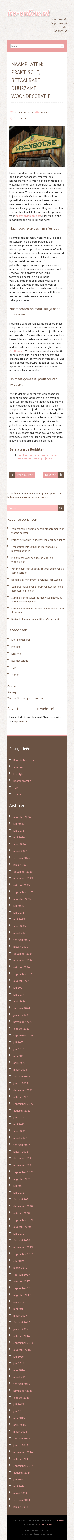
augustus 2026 (22, 817)
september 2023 (23, 1035)
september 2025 (23, 892)
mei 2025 (19, 919)
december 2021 (23, 1158)
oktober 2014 (21, 1459)
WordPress (59, 1520)
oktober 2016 (21, 1336)
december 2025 (23, 871)
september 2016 (23, 1343)
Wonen (15, 674)
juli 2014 (18, 1479)
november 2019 (23, 1247)
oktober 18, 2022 (24, 112)
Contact (11, 686)
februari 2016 (21, 1384)
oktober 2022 (21, 1097)
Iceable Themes (45, 1524)
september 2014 (23, 1466)
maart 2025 (20, 933)
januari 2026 (20, 865)
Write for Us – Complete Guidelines (37, 1534)
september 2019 (23, 1254)
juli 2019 (18, 1261)
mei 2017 (19, 1308)
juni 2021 (18, 1192)
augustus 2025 (22, 899)
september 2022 (23, 1104)
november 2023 (23, 1022)
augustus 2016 (22, 1349)
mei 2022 (19, 1124)
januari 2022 (20, 1151)
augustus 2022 (22, 1110)
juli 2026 (18, 824)
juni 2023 (18, 1049)
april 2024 (19, 1001)
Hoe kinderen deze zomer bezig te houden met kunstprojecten (39, 456)
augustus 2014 (22, 1472)
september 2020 (23, 1220)
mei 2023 (19, 1056)
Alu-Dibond (16, 351)
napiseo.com (21, 721)
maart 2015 (20, 1431)
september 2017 (23, 1288)
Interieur (21, 118)
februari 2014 (21, 1500)
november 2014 (23, 1452)
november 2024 (23, 960)
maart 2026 (20, 851)
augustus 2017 (22, 1295)
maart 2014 (20, 1493)
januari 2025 (20, 946)
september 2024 (23, 974)
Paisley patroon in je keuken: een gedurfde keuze (38, 540)
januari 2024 (20, 1015)
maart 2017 (20, 1315)
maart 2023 (20, 1069)
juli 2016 (18, 1356)
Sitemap (12, 692)
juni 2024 (18, 994)
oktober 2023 (21, 1028)
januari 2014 (20, 1507)
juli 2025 (18, 905)
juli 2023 (18, 1042)
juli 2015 (18, 1404)
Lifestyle (16, 653)
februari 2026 (21, 858)
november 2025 (23, 878)
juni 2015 (18, 1411)
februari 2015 (21, 1438)
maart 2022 (20, 1138)
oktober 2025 (21, 885)
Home (26, 1530)
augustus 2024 (22, 981)
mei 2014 (19, 1486)
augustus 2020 (22, 1227)
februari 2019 (21, 1274)
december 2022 (23, 1090)
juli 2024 (18, 987)
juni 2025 (18, 912)
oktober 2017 (21, 1281)
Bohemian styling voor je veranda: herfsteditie (36, 579)
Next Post (50, 475)
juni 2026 (18, 830)
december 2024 (23, 953)
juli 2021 (18, 1186)
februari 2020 (21, 1240)
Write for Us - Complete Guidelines (26, 698)
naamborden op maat (28, 216)
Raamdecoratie (19, 660)
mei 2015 (19, 1418)
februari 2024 (21, 1008)
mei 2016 (19, 1370)
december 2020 (23, 1206)
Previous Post (25, 475)
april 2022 (19, 1131)
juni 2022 (18, 1117)
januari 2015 (20, 1445)
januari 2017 (20, 1329)
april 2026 (19, 844)
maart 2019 (20, 1268)
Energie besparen (21, 639)
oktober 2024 (21, 967)
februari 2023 (21, 1076)
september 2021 (23, 1172)
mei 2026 (19, 837)
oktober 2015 (21, 1397)
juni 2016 (18, 1363)
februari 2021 (21, 1199)
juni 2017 (18, 1302)
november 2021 (23, 1165)
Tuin (13, 667)
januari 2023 (20, 1083)
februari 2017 (21, 1322)
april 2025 (19, 926)
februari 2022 (21, 1145)
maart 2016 (20, 1377)
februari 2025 (21, 940)
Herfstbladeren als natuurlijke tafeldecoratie (35, 619)
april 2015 (19, 1425)
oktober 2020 (21, 1213)
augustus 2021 (22, 1179)
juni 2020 (18, 1233)
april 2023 (19, 1063)
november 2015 (23, 1390)
